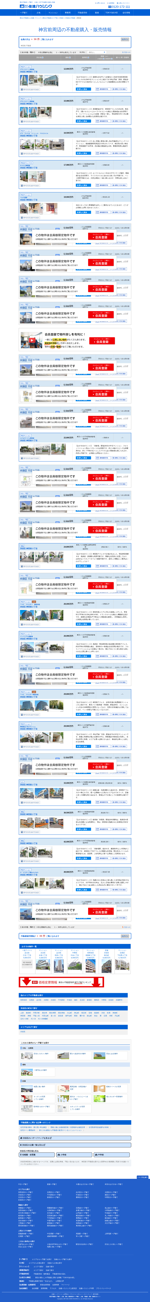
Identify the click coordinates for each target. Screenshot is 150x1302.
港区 (75, 1000)
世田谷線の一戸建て (25, 1210)
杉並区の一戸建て (24, 1200)
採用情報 (44, 1288)
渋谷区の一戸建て (24, 1195)
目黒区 (31, 1000)
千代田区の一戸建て (54, 1195)
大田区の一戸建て (111, 1192)
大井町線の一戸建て (54, 1210)
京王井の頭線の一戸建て (27, 1213)
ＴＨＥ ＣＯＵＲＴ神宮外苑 (29, 694)
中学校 (101, 1155)
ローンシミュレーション (31, 89)
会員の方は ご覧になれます (37, 39)
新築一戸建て (52, 1184)
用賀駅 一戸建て (82, 1234)
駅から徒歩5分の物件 (78, 1054)
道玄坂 (60, 1016)
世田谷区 (23, 1000)
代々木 (33, 1019)
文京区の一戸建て (24, 1197)
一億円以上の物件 (40, 1070)
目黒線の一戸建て (82, 1208)
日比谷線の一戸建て (25, 1221)
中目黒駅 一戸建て (54, 1234)
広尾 (105, 1016)
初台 (96, 1016)
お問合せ (66, 1294)
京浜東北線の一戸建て (55, 1215)
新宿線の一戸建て (53, 1223)
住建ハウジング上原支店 (68, 1288)
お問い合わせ (100, 3)
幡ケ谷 (82, 1016)
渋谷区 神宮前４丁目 (29, 639)
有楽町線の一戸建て (83, 1221)
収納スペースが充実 (113, 1086)
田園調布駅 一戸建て (26, 1234)
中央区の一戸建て (82, 1195)
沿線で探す (50, 1267)
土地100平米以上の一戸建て (57, 1244)
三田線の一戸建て (24, 1223)
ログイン (125, 39)
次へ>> (127, 52)
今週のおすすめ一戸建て (85, 1184)
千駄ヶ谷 (36, 1016)
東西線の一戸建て (82, 1218)
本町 (111, 1016)
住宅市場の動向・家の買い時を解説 (33, 1127)
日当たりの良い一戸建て (114, 1244)
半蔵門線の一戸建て (54, 1221)
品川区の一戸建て (82, 1192)
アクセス (53, 1288)
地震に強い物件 (39, 1086)
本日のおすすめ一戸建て (114, 1184)
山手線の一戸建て (82, 1213)
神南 (29, 1016)
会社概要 (35, 1288)
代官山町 (45, 1016)
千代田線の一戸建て (54, 1218)
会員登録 (111, 3)
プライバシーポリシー (76, 1294)
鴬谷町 (28, 1013)
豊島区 (96, 1000)
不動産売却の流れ (59, 1274)
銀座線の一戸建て (24, 1218)
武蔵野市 (119, 1000)
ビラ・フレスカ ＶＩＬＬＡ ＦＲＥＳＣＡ (34, 133)
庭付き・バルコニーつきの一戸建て (79, 1098)
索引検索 (95, 1294)
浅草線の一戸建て (82, 1223)
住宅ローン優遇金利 (27, 1130)
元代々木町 (24, 1019)
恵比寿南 (61, 1013)
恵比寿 (44, 1013)
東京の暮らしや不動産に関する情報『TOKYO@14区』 (55, 1277)
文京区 (82, 1000)
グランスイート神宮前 (27, 69)
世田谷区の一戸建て (25, 1192)
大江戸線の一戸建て (112, 1223)
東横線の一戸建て (24, 1208)
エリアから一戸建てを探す (42, 1259)
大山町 (69, 1013)
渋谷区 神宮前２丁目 (29, 136)
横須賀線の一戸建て (83, 1215)
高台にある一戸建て (25, 1247)
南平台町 (68, 1016)
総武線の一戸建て (24, 1215)
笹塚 (90, 1013)
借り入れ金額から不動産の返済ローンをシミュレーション (60, 1130)
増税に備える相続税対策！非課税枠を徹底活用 (68, 1127)
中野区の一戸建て (111, 1197)
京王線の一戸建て (53, 1213)
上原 (22, 1013)
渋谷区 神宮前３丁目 (29, 168)
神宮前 (22, 1016)
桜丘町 (83, 1013)
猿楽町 (96, 1013)
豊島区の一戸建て (82, 1197)
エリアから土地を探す (37, 1263)
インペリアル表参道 (26, 636)
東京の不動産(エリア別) (50, 18)
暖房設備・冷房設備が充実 (78, 1088)
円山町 (117, 1016)
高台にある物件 (112, 1054)
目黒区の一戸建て (53, 1192)
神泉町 (115, 1013)
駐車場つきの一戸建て (42, 1106)
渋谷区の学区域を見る (29, 1151)
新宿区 (89, 1000)
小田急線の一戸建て (112, 1210)
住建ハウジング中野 (86, 1288)
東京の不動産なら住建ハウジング (30, 18)
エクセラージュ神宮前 (27, 438)
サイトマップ (88, 1294)
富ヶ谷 (53, 1016)
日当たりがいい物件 (41, 1054)
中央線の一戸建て (111, 1213)
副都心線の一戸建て (112, 1221)
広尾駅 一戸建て (24, 1236)
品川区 (38, 1000)
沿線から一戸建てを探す (63, 1259)
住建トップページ (57, 1294)
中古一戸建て (23, 1184)
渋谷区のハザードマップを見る (36, 1138)
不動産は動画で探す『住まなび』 (41, 1281)
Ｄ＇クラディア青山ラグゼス (29, 872)
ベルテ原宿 (23, 197)
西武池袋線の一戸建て (55, 1226)
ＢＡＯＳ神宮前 (25, 165)
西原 (75, 1016)
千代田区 (61, 1000)
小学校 (63, 1155)
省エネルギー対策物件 (114, 1096)
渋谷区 (61, 18)
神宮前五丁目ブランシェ (28, 727)
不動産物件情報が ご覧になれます (40, 936)
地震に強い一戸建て (54, 1247)
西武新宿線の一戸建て (26, 1226)
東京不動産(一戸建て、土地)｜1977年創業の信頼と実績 (37, 2)
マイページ (65, 1285)
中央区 (69, 1000)
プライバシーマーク (103, 1288)
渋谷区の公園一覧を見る (32, 1145)
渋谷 (103, 1013)
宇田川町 (36, 1013)
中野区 (103, 1000)
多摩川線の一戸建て (83, 1210)
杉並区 (111, 1000)
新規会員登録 (45, 1285)
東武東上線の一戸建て (84, 1226)
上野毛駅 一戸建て (111, 1234)
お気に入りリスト (124, 3)
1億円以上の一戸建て (26, 1244)
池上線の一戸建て (111, 1208)
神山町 (76, 1013)
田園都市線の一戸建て (55, 1208)
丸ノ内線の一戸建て (112, 1215)
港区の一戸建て (110, 1195)
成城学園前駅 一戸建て (55, 1236)
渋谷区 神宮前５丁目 (29, 440)
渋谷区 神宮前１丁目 (29, 72)
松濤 (108, 1013)
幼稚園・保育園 (28, 1155)
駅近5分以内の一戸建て (84, 1244)
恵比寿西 (52, 1013)
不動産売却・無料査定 (42, 1274)
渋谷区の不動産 (70, 18)
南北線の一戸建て (111, 1218)
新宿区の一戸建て (53, 1197)
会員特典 (55, 1285)
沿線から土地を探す (54, 1263)
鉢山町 (89, 1016)
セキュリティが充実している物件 (77, 1108)
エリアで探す (38, 1267)
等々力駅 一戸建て (83, 1236)
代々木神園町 (43, 1019)
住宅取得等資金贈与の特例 (99, 1127)
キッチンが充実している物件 (39, 1098)
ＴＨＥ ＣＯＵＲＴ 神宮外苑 (30, 604)
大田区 (46, 1000)
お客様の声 (60, 1281)
